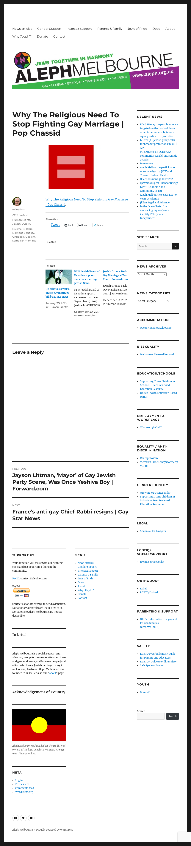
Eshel (143, 588)
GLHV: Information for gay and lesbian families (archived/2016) (158, 623)
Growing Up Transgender (155, 492)
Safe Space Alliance (151, 665)
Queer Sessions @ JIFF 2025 (156, 179)
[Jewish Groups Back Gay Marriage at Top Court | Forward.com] (117, 288)
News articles (22, 28)
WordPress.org (24, 792)
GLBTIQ (27, 228)
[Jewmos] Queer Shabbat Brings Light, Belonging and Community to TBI (159, 186)
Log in (19, 780)
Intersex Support (79, 28)
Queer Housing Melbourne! (156, 327)
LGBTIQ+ (27, 223)
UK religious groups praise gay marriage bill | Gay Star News (58, 292)
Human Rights (21, 219)
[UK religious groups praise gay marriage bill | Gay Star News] (59, 277)
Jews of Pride (137, 28)
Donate (42, 36)
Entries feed (22, 784)
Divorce (17, 228)
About (170, 28)
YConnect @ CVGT (151, 427)
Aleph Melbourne (22, 829)
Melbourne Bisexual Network (157, 354)
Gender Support (49, 28)
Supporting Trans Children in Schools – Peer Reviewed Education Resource (157, 385)
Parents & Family (109, 28)
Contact (59, 36)
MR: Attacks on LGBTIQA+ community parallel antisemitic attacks (158, 155)
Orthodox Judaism (23, 236)
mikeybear (19, 209)
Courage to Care (149, 458)
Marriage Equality (23, 232)
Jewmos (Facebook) (152, 561)
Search (141, 711)
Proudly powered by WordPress (54, 829)
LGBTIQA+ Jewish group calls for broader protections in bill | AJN (158, 144)
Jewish (16, 223)
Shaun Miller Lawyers (153, 531)
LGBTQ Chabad (149, 592)
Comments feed (24, 788)
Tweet (55, 224)
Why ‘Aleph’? (22, 36)
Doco (156, 28)
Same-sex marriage (24, 240)
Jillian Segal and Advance (155, 202)
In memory (146, 163)
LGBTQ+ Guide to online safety (158, 661)
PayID (15, 578)
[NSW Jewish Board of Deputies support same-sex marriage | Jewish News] (88, 293)
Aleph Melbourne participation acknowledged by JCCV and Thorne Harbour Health (158, 171)
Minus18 (145, 692)
